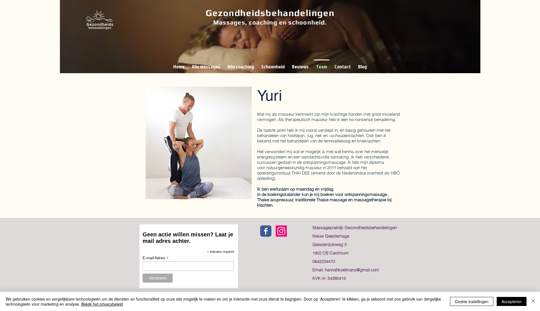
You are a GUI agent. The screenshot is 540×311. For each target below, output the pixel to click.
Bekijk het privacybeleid (102, 304)
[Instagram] (281, 231)
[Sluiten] (533, 301)
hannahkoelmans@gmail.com (352, 269)
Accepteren (511, 301)
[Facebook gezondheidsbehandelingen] (265, 231)
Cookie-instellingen (472, 301)
